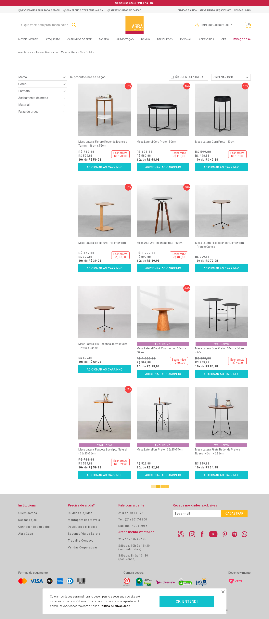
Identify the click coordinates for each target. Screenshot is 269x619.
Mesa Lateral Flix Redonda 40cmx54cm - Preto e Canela (219, 244)
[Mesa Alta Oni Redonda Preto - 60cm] (163, 211)
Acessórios (206, 39)
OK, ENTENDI (187, 601)
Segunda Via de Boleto (84, 533)
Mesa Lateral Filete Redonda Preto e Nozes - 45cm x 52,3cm (217, 451)
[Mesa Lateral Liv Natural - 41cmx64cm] (104, 211)
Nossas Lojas (27, 519)
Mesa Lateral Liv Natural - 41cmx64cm (102, 242)
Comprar (104, 167)
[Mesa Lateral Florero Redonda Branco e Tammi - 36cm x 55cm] (104, 110)
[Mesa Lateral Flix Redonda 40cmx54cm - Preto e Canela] (221, 211)
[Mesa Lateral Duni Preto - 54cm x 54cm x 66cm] (221, 312)
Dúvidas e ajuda (187, 10)
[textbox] (48, 25)
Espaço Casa (242, 39)
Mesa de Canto (69, 52)
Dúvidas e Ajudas (80, 513)
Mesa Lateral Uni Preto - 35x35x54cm (160, 449)
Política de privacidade (115, 606)
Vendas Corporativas (83, 547)
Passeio (104, 39)
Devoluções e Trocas (82, 526)
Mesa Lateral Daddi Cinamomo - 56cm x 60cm (161, 350)
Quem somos (27, 513)
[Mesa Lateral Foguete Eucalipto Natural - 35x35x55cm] (104, 413)
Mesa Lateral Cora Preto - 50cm (156, 141)
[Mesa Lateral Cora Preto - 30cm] (221, 110)
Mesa (56, 52)
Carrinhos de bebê (79, 39)
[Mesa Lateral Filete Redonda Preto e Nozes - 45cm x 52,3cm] (221, 413)
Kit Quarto (53, 39)
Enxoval (185, 39)
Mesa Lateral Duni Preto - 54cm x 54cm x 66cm (219, 350)
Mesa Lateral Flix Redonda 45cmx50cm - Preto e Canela (102, 345)
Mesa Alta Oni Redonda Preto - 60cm (160, 242)
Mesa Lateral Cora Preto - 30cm (215, 141)
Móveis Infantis (28, 39)
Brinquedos (165, 39)
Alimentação (125, 39)
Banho (145, 39)
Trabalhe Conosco (81, 540)
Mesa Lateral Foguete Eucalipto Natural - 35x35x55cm (102, 451)
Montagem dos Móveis (84, 519)
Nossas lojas (242, 10)
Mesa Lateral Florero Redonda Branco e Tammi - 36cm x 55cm (102, 143)
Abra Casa (25, 533)
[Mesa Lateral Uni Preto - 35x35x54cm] (163, 413)
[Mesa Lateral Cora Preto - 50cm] (163, 110)
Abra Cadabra (25, 52)
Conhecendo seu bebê (34, 526)
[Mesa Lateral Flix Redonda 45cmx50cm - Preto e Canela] (104, 312)
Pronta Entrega (191, 77)
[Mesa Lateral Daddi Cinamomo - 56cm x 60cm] (163, 312)
